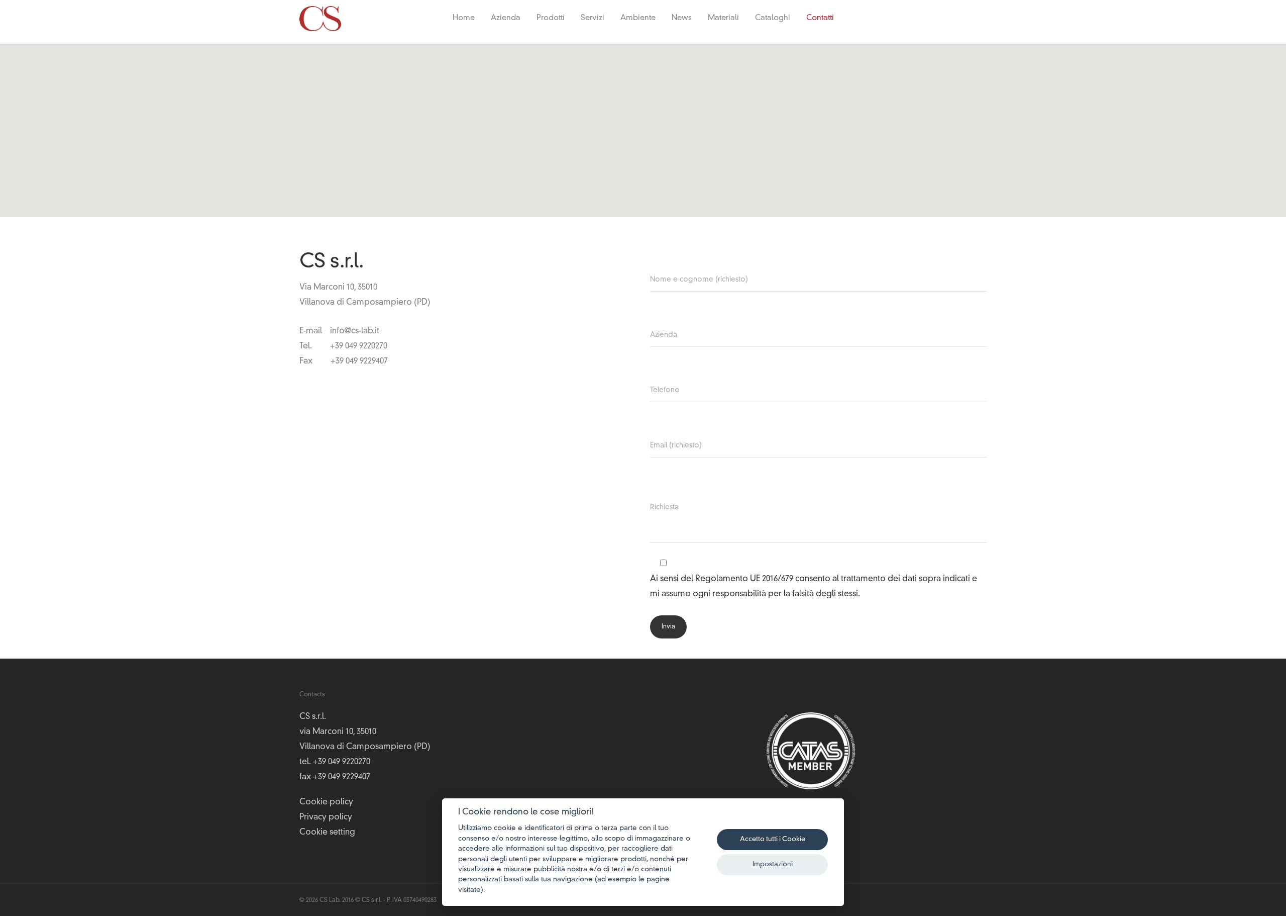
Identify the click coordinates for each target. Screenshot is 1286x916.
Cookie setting (327, 833)
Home (464, 18)
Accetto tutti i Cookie (772, 839)
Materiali (723, 18)
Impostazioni (773, 864)
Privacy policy (325, 817)
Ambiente (638, 18)
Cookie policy (326, 802)
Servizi (592, 18)
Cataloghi (772, 18)
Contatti (820, 18)
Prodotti (551, 18)
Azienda (505, 18)
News (682, 18)
